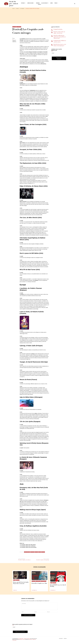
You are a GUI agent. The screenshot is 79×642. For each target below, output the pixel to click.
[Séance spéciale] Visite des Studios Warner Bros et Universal (21, 582)
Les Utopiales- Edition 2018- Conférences (27, 545)
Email (53, 53)
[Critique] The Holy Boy (58, 29)
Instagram (61, 638)
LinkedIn (65, 638)
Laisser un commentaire (15, 41)
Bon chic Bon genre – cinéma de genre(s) (13, 4)
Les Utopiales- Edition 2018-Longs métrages (28, 547)
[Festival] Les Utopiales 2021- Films (39, 583)
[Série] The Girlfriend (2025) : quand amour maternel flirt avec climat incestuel (60, 37)
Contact (39, 4)
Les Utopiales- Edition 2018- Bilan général (28, 544)
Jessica (13, 38)
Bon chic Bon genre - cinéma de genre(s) (24, 638)
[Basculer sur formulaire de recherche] (74, 3)
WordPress (30, 639)
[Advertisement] (39, 16)
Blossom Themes (22, 639)
